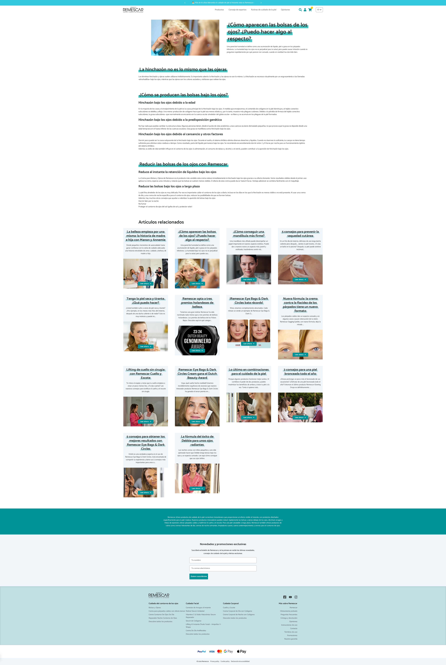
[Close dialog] (246, 304)
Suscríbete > (223, 353)
